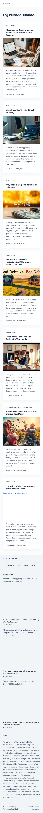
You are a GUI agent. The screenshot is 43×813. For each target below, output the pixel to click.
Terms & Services (33, 807)
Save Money (18, 407)
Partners (11, 565)
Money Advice (10, 105)
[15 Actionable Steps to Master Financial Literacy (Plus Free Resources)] (21, 52)
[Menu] (39, 4)
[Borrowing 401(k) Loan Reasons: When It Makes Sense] (21, 506)
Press (19, 565)
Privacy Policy (35, 809)
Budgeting (9, 407)
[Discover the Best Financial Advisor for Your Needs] (21, 357)
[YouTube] (16, 558)
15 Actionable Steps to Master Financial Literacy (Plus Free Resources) (19, 32)
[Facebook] (3, 558)
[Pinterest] (13, 558)
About (25, 565)
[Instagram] (9, 558)
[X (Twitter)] (6, 558)
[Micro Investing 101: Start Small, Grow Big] (21, 130)
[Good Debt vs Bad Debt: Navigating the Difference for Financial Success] (21, 282)
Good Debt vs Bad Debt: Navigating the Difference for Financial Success (19, 262)
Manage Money (11, 332)
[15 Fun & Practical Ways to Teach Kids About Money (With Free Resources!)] (21, 596)
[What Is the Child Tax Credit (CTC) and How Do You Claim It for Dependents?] (21, 699)
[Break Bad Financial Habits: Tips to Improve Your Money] (21, 431)
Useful (33, 565)
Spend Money (27, 407)
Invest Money (10, 25)
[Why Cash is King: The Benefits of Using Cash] (21, 205)
